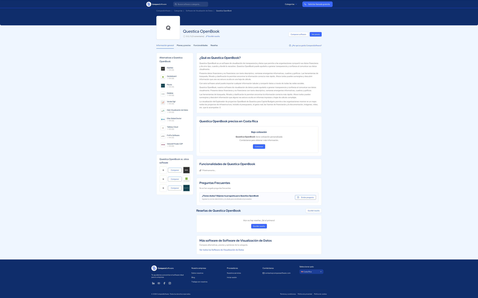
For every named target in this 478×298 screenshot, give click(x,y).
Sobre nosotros (197, 273)
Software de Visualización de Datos (199, 11)
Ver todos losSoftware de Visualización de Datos (221, 250)
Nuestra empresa (198, 268)
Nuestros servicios (234, 273)
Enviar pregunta (307, 197)
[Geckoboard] (186, 179)
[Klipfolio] (186, 170)
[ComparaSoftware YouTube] (159, 283)
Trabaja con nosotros (199, 282)
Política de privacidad (305, 294)
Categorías (289, 4)
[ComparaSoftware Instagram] (170, 283)
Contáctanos (268, 268)
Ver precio (316, 34)
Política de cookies (320, 294)
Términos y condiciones (288, 294)
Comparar (176, 170)
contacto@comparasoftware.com (278, 273)
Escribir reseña (214, 36)
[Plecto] (186, 188)
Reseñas (214, 45)
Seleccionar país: (306, 266)
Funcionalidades (201, 45)
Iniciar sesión (232, 277)
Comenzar (259, 146)
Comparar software (298, 34)
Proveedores (232, 268)
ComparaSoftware (163, 11)
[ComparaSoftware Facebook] (164, 283)
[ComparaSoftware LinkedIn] (153, 283)
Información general (165, 45)
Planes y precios (184, 45)
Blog (193, 277)
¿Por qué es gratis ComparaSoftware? (307, 45)
